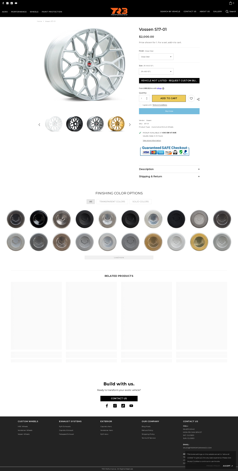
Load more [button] (119, 257)
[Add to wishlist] (191, 98)
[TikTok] (12, 3)
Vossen (149, 120)
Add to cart (168, 98)
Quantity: (143, 93)
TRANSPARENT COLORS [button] (112, 201)
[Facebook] (3, 3)
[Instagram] (7, 3)
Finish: (146, 51)
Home (39, 21)
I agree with (147, 105)
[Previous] (39, 125)
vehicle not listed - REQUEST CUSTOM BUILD (170, 80)
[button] (16, 219)
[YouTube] (16, 3)
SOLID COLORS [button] (140, 201)
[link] (231, 3)
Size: (146, 66)
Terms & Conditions (159, 105)
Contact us (119, 398)
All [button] (90, 201)
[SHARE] (197, 99)
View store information (152, 140)
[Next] (130, 125)
